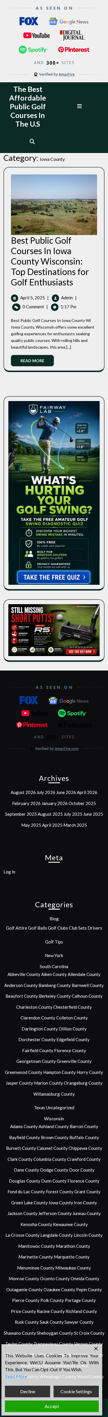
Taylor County (19, 1343)
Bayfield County (24, 1137)
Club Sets (78, 927)
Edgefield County (73, 1039)
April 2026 (87, 792)
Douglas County (24, 1180)
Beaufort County (21, 996)
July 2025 (73, 814)
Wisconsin (54, 1118)
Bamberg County (55, 985)
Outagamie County (24, 1289)
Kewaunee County (70, 1224)
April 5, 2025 (32, 297)
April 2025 (52, 825)
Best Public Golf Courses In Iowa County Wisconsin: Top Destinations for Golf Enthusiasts (50, 261)
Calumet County (52, 1148)
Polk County (52, 1300)
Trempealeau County (53, 1343)
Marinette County (35, 1256)
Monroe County (24, 1278)
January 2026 (54, 803)
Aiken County (54, 974)
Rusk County (27, 1322)
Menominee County (35, 1267)
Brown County (55, 1137)
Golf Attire (16, 927)
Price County (23, 1311)
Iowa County (61, 1202)
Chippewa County (85, 1148)
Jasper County (19, 1082)
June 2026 (66, 792)
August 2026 (23, 792)
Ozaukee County (59, 1289)
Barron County (84, 1126)
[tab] (80, 106)
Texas (39, 1107)
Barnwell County (88, 985)
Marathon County (73, 1246)
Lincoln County (88, 1235)
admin (67, 297)
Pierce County (25, 1300)
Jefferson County (55, 1213)
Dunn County (54, 1180)
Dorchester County (37, 1039)
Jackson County (22, 1213)
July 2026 (46, 792)
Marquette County (72, 1256)
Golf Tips (54, 941)
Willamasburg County (54, 1094)
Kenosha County (36, 1224)
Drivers (95, 927)
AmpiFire (67, 74)
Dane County (26, 1169)
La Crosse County (22, 1235)
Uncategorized (60, 1107)
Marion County (48, 1082)
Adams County (24, 1126)
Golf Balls (37, 927)
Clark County (20, 1159)
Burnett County (21, 1148)
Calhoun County (87, 996)
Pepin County (89, 1289)
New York (54, 955)
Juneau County (87, 1213)
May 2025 (31, 825)
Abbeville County (23, 974)
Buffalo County (84, 1137)
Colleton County (72, 1017)
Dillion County (73, 1028)
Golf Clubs (58, 927)
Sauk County (52, 1322)
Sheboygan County (55, 1333)
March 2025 (75, 825)
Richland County (81, 1311)
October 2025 (82, 803)
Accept (52, 1406)
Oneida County (85, 1278)
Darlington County (40, 1028)
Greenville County (74, 1061)
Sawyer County (79, 1322)
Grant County (87, 1191)
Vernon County (88, 1343)
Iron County (85, 1202)
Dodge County (54, 1169)
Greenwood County (23, 1072)
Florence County (70, 1050)
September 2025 (21, 814)
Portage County (80, 1300)
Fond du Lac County (26, 1191)
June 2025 (93, 814)
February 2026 (26, 803)
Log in (9, 871)
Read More (37, 362)
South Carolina (54, 966)
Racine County (51, 1311)
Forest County (59, 1191)
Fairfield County (37, 1050)
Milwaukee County (73, 1267)
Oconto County (55, 1278)
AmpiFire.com (67, 748)
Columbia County (49, 1159)
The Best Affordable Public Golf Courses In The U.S (27, 106)
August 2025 (50, 814)
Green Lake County (29, 1202)
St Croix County (89, 1333)
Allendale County (84, 974)
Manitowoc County (36, 1246)
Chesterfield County (72, 1007)
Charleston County (34, 1007)
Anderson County (21, 985)
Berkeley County (55, 996)
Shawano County (20, 1333)
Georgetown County (36, 1061)
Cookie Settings (76, 1391)
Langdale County (56, 1235)
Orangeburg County (83, 1082)
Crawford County (84, 1159)
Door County (81, 1169)
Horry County (90, 1072)
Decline (27, 1391)
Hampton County (59, 1072)
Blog (54, 918)
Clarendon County (37, 1017)
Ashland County (54, 1126)
